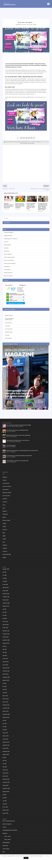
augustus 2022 (6, 717)
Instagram (6, 248)
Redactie (24, 24)
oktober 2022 (5, 711)
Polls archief (5, 845)
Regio (22, 426)
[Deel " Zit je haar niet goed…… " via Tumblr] (29, 138)
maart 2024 (5, 658)
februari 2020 (6, 810)
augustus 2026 (6, 569)
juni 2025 (5, 612)
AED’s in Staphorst (8, 254)
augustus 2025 (6, 606)
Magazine (5, 511)
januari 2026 (5, 590)
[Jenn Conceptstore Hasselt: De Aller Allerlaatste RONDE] (4, 425)
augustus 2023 (6, 680)
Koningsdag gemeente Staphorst (10, 830)
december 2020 (6, 779)
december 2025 (6, 593)
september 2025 (6, 603)
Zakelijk (34, 24)
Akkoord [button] (26, 857)
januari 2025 (5, 627)
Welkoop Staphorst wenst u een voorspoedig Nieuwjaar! (9, 205)
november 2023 (6, 671)
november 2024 (6, 633)
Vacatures (5, 551)
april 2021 (5, 766)
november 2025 (6, 596)
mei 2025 (5, 615)
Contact (4, 827)
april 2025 (5, 618)
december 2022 (6, 705)
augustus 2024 (6, 643)
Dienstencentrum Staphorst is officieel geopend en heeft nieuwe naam (22, 450)
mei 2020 (5, 800)
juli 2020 (4, 794)
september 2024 (6, 640)
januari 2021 (5, 776)
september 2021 (6, 751)
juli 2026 (4, 572)
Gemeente (5, 501)
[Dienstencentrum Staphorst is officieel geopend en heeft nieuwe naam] (4, 451)
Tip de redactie (7, 269)
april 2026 (5, 581)
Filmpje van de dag (7, 492)
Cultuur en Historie (7, 486)
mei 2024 (5, 652)
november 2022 (6, 708)
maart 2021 (5, 769)
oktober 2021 (5, 748)
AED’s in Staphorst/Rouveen (9, 820)
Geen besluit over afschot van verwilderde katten (17, 430)
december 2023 (6, 667)
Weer (4, 851)
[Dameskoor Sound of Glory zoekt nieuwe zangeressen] (4, 436)
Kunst (4, 508)
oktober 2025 (5, 599)
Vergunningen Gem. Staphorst (10, 238)
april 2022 (5, 729)
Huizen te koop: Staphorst (10, 263)
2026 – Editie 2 (8, 839)
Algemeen (13, 426)
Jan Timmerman (8, 329)
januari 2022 (5, 739)
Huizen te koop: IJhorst (9, 260)
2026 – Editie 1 (8, 836)
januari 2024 (5, 664)
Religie (4, 535)
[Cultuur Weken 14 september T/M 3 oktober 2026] (4, 461)
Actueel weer (7, 251)
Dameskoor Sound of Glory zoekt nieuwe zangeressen (18, 435)
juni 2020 (5, 797)
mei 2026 (5, 578)
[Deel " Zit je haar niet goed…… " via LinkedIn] (31, 138)
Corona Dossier (6, 483)
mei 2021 (5, 763)
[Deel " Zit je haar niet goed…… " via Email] (34, 138)
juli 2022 (4, 720)
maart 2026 (5, 584)
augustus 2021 (6, 754)
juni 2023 (5, 686)
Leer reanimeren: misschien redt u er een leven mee (17, 440)
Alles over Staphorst (8, 275)
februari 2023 (6, 698)
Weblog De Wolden (8, 235)
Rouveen (4, 538)
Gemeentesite (7, 266)
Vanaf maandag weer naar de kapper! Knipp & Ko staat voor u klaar (31, 206)
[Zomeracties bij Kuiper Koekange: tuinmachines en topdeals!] (20, 199)
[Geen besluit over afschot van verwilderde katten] (4, 431)
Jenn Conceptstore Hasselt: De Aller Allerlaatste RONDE (18, 425)
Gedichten (5, 498)
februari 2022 (6, 735)
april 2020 (5, 803)
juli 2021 (4, 757)
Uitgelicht (5, 548)
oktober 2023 (5, 674)
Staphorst (5, 545)
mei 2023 (5, 689)
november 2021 (6, 745)
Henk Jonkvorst (8, 322)
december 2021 (6, 742)
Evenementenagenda (8, 232)
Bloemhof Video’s (9, 315)
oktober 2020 (5, 785)
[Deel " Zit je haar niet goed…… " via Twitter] (24, 138)
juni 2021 (5, 760)
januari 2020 (5, 813)
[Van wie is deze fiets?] (4, 446)
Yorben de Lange (8, 332)
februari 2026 (6, 587)
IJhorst (4, 505)
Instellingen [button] (47, 855)
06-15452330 (44, 141)
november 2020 (6, 782)
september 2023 (6, 677)
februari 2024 (6, 661)
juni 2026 (5, 575)
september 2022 (6, 714)
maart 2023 (5, 695)
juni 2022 (5, 723)
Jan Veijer (7, 335)
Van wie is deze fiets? (11, 445)
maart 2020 (5, 807)
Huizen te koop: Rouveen (9, 257)
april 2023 (5, 692)
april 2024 (5, 655)
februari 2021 (6, 773)
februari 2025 (6, 624)
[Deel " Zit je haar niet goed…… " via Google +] (26, 138)
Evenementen (18, 426)
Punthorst (5, 529)
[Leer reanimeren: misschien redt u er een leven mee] (4, 441)
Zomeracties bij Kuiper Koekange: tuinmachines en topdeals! (20, 205)
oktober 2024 (5, 637)
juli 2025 (4, 609)
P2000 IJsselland (7, 244)
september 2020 (6, 788)
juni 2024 (5, 649)
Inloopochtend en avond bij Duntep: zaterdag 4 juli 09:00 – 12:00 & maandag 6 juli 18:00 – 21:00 (43, 206)
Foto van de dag (6, 495)
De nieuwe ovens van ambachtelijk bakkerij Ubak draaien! (19, 455)
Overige (4, 523)
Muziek (4, 517)
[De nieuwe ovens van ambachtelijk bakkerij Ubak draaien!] (4, 456)
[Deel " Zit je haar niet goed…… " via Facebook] (21, 138)
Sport (4, 542)
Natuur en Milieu (6, 520)
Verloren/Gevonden (8, 272)
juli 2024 (4, 646)
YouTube (6, 241)
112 (3, 474)
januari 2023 (5, 701)
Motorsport (5, 514)
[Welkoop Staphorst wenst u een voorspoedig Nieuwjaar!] (9, 199)
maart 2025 (5, 621)
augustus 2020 (6, 791)
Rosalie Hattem (8, 319)
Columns (4, 480)
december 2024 (6, 630)
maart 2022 (5, 732)
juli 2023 (4, 683)
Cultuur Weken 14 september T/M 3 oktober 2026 (17, 460)
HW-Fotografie (8, 338)
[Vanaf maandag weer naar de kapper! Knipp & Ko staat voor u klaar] (32, 199)
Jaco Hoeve (7, 325)
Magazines (5, 833)
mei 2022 (5, 726)
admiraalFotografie (9, 318)
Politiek (4, 526)
